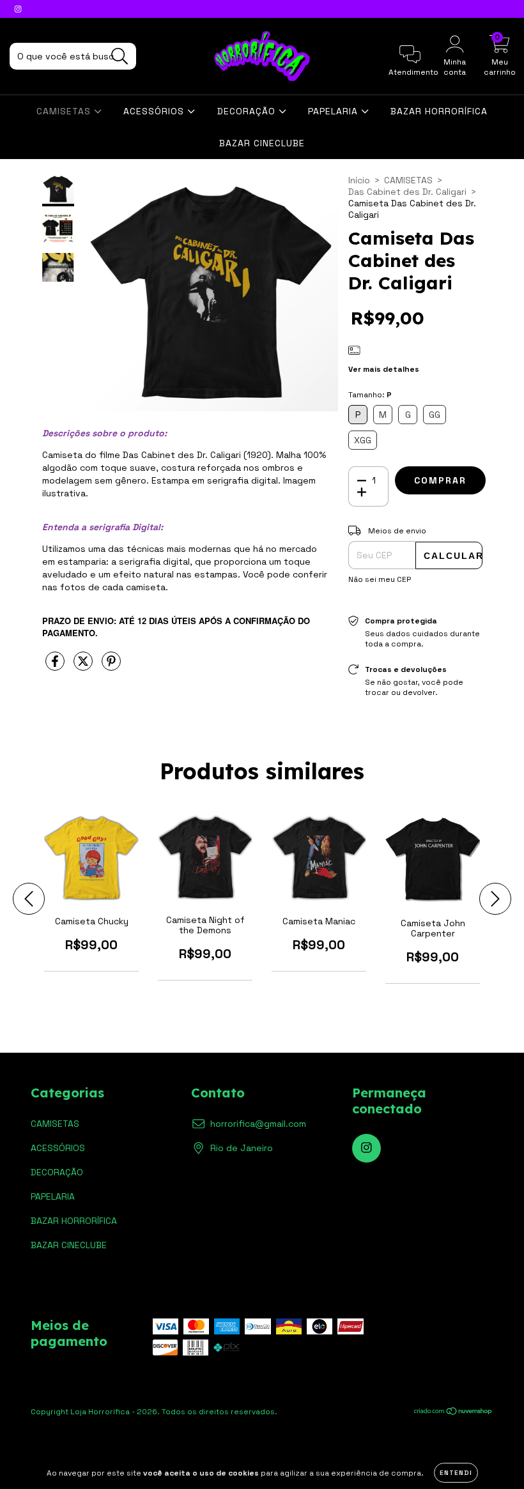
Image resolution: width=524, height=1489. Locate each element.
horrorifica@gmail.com (258, 1123)
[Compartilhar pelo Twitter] (84, 666)
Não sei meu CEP (379, 579)
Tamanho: (370, 395)
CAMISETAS (65, 111)
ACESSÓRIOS (155, 111)
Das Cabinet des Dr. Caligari (407, 191)
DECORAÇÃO (248, 111)
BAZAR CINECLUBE (262, 143)
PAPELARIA (334, 111)
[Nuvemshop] (453, 1413)
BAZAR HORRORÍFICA (439, 111)
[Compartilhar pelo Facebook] (56, 666)
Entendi (456, 1473)
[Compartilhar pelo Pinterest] (111, 666)
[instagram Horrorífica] (18, 9)
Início (359, 180)
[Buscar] (120, 57)
